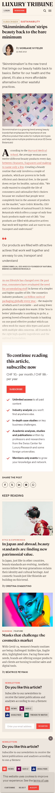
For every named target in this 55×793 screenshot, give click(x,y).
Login (7, 10)
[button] (27, 396)
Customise (10, 787)
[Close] (50, 738)
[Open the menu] (50, 11)
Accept (33, 787)
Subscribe (20, 10)
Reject (22, 787)
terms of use (41, 780)
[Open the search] (45, 11)
